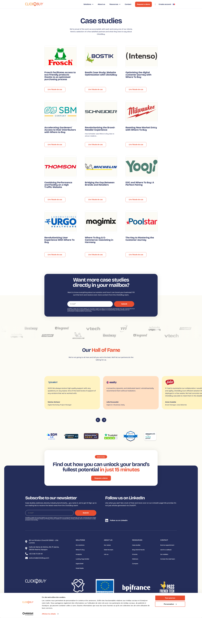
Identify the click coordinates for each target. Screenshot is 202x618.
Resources (114, 4)
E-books (134, 554)
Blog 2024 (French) (138, 550)
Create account (165, 4)
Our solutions (80, 545)
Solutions (87, 4)
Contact (128, 4)
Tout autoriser (170, 598)
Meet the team (108, 550)
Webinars (135, 559)
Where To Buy (80, 550)
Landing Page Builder (82, 559)
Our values (107, 545)
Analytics (79, 554)
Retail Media (80, 568)
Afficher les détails (49, 614)
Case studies (136, 545)
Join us (106, 554)
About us (101, 4)
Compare (135, 563)
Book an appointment (167, 545)
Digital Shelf (79, 563)
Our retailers (164, 554)
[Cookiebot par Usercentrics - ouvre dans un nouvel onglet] (28, 613)
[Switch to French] (174, 4)
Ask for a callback (165, 550)
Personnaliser (169, 604)
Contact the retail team (167, 559)
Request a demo (143, 4)
